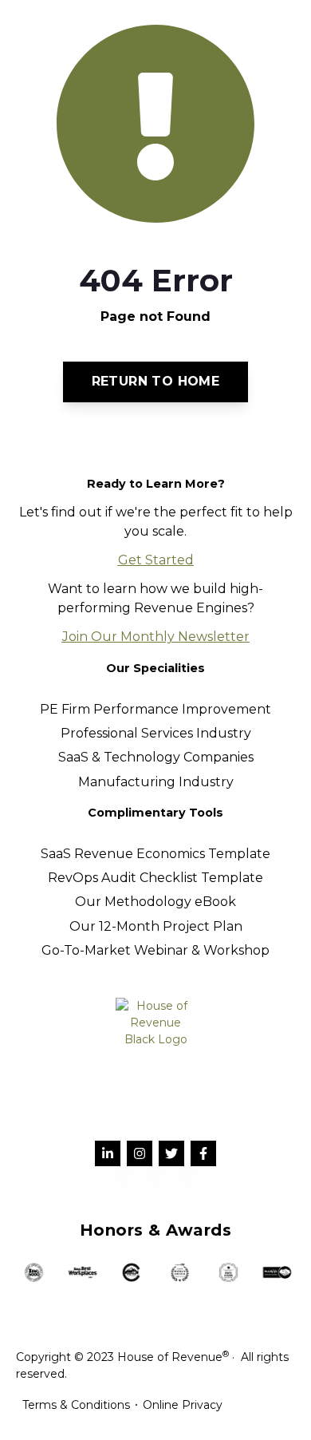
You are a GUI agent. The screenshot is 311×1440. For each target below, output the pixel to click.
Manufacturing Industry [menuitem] (156, 781)
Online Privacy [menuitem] (182, 1404)
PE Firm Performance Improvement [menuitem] (155, 709)
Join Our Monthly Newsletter (156, 636)
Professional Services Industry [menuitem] (156, 733)
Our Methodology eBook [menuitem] (155, 901)
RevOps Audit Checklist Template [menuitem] (155, 877)
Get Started (156, 560)
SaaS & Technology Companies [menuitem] (156, 757)
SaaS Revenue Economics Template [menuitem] (155, 853)
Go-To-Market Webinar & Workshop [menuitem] (155, 950)
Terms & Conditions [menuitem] (76, 1404)
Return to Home (156, 381)
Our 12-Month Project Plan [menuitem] (155, 926)
